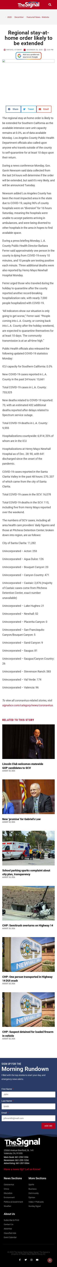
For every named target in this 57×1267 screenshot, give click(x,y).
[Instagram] (31, 1260)
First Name (7, 1089)
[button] (7, 4)
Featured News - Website (38, 17)
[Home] (3, 17)
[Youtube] (37, 1260)
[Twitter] (26, 1260)
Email (4, 1113)
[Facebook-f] (20, 1260)
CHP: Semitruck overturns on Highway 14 (28, 925)
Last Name (7, 1101)
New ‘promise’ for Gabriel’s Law (21, 819)
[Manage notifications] (49, 1260)
